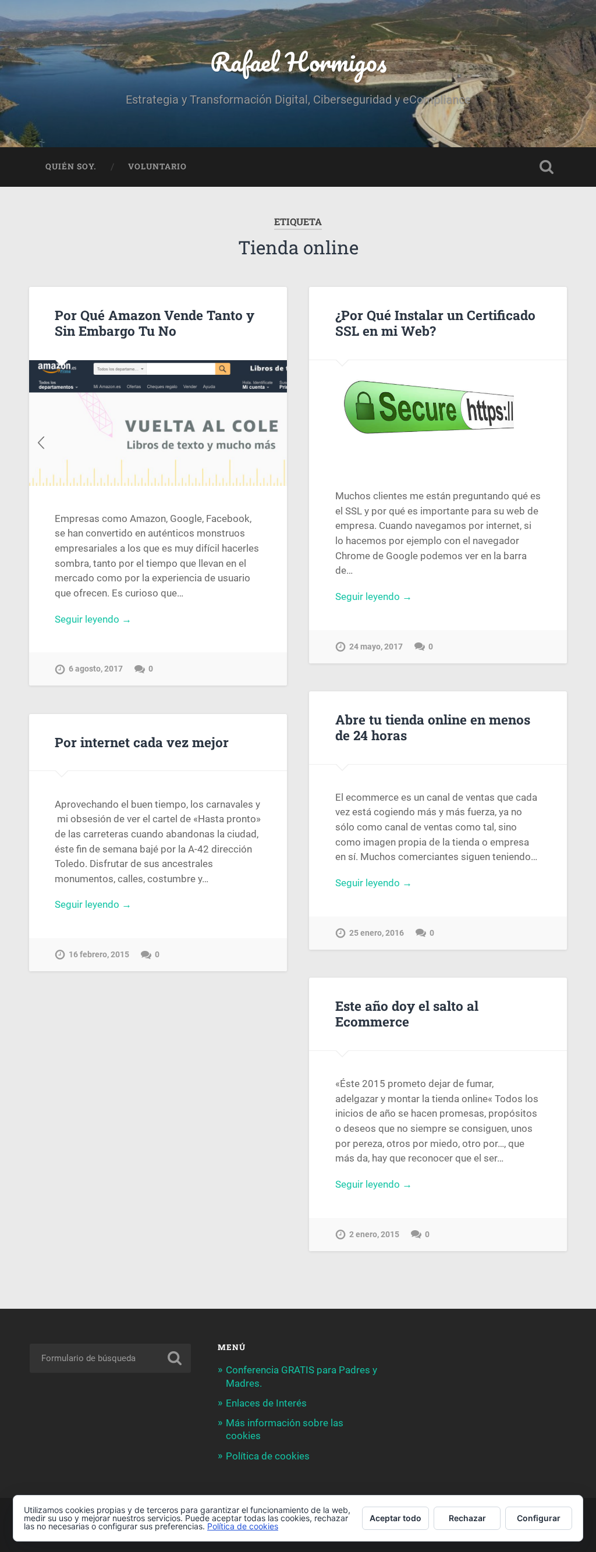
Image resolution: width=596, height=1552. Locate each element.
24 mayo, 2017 (376, 647)
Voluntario (157, 166)
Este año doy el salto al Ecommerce (406, 1013)
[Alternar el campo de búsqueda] (546, 167)
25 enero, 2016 (376, 933)
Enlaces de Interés (266, 1403)
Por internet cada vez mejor (142, 742)
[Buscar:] (110, 1358)
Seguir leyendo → (93, 619)
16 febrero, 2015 (99, 955)
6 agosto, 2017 (96, 669)
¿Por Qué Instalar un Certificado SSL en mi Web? (435, 322)
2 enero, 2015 (374, 1235)
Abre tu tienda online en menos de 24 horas (432, 727)
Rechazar (467, 1518)
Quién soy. (71, 166)
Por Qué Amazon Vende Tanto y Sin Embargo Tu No (154, 322)
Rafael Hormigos (298, 61)
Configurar (538, 1518)
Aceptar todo (395, 1518)
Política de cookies (268, 1456)
